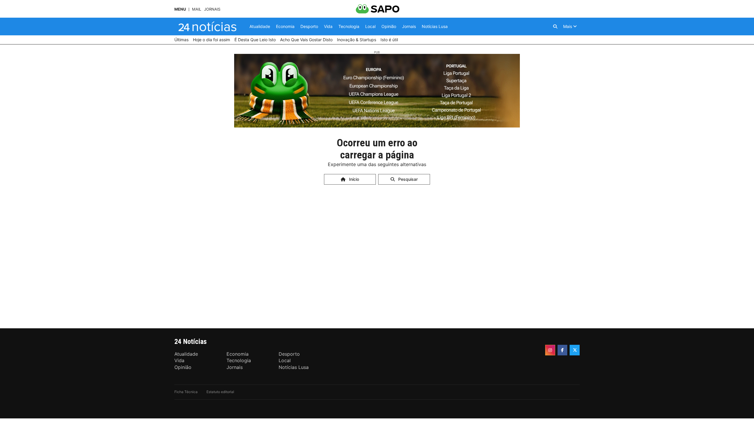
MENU (180, 9)
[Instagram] (550, 350)
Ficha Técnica (186, 392)
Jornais (212, 9)
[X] (575, 350)
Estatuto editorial (220, 392)
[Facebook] (563, 350)
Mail (196, 9)
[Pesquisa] (555, 26)
